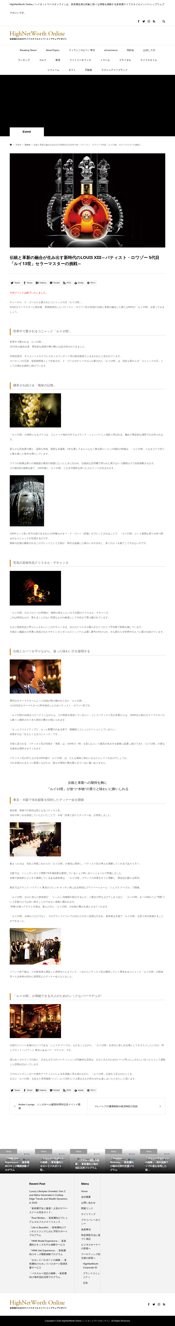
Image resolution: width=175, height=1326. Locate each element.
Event (27, 131)
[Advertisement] (87, 102)
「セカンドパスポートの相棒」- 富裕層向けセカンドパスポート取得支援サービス (48, 1264)
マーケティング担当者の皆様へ (90, 1256)
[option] (17, 1161)
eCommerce (111, 50)
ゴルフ (42, 60)
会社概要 (86, 1197)
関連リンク (87, 1208)
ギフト (72, 70)
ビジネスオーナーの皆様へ (90, 1246)
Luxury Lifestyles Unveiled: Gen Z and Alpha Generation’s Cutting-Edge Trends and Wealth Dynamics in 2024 (48, 1197)
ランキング (24, 60)
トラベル (105, 60)
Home (84, 1191)
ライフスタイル (148, 60)
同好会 (130, 50)
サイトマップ (88, 1214)
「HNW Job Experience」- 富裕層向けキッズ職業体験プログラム (47, 1252)
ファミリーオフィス (80, 60)
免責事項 (86, 1229)
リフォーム (53, 70)
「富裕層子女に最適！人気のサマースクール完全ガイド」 (48, 1210)
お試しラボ (149, 50)
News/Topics (52, 50)
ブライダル (125, 60)
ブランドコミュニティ (91, 1275)
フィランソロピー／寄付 (82, 50)
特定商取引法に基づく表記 (90, 1237)
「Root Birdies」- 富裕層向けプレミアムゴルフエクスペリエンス (48, 1219)
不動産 (88, 70)
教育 (58, 60)
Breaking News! (28, 50)
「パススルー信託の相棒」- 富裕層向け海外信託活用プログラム (48, 1275)
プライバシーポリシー (90, 1222)
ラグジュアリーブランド (114, 70)
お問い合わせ (88, 1202)
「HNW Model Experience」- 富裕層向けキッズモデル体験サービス (47, 1243)
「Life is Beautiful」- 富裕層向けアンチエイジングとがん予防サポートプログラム (48, 1231)
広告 (85, 1282)
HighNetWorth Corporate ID (90, 1265)
